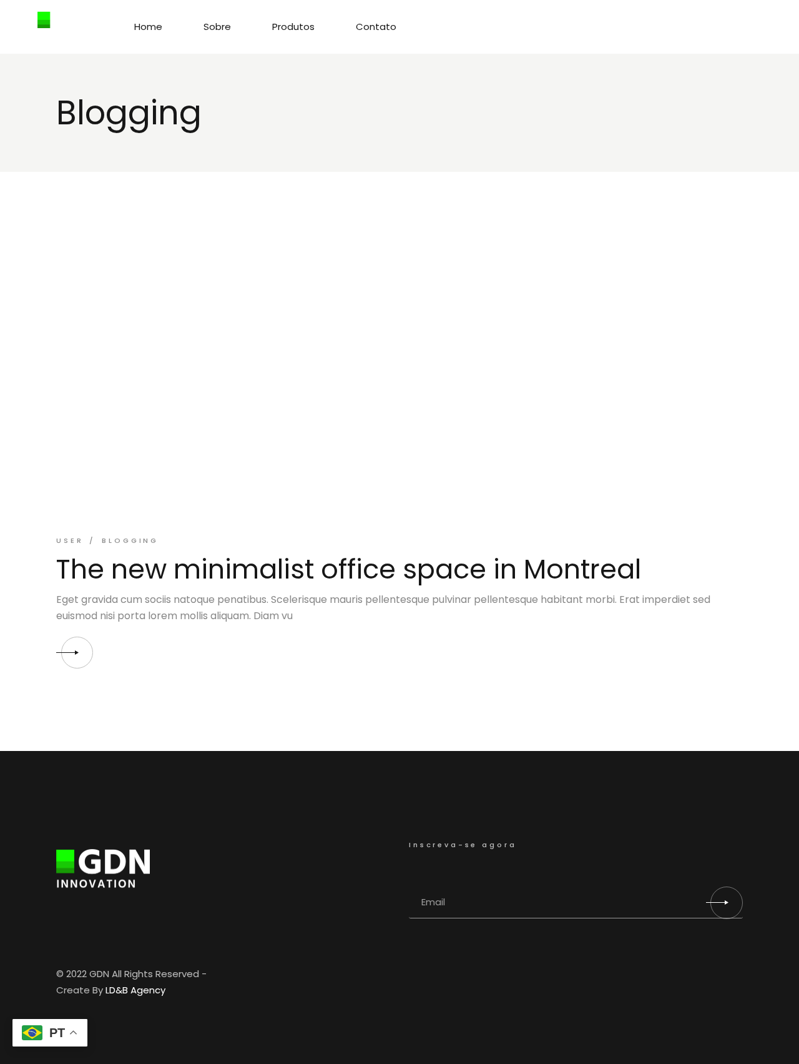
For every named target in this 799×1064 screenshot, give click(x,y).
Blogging (130, 540)
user (69, 540)
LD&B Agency (135, 990)
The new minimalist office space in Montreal (348, 569)
